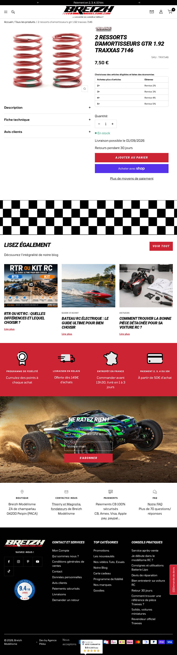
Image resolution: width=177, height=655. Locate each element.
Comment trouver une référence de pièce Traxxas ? (146, 600)
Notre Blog (101, 567)
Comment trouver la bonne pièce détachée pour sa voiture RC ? (145, 322)
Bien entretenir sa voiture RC (148, 582)
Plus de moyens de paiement (131, 178)
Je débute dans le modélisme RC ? (143, 558)
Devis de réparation (144, 575)
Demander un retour (65, 600)
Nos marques (102, 584)
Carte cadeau (102, 573)
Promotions (101, 550)
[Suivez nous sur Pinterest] (28, 561)
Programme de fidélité (108, 579)
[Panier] (170, 11)
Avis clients (13, 132)
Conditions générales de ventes (68, 563)
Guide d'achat (70, 313)
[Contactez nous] (151, 11)
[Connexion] (161, 11)
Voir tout (161, 246)
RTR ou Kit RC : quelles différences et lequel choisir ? (24, 318)
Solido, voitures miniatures (142, 611)
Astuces (124, 313)
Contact (57, 571)
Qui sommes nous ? (65, 556)
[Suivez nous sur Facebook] (9, 561)
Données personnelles (67, 577)
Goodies (99, 590)
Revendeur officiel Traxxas (143, 621)
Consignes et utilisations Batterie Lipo (148, 567)
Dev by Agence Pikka (48, 642)
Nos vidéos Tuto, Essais (109, 561)
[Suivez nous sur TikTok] (9, 571)
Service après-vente (145, 550)
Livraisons (59, 594)
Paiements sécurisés (66, 588)
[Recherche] (13, 11)
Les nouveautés (104, 556)
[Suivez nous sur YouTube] (37, 561)
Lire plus (9, 329)
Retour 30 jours (142, 590)
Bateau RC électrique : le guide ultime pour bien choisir (85, 322)
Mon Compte (60, 550)
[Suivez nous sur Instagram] (18, 561)
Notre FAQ (155, 504)
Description (13, 107)
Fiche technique (17, 119)
